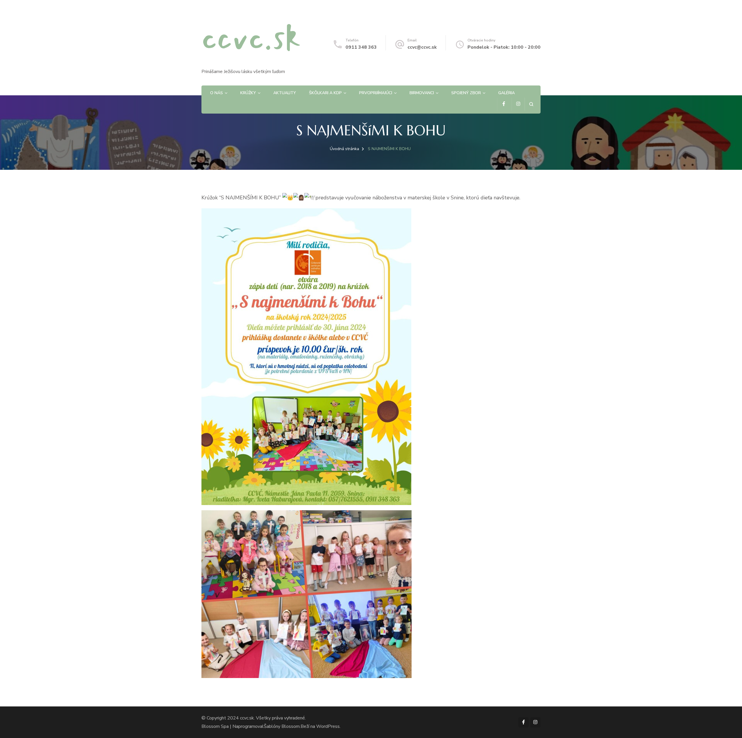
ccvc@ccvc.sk (422, 47)
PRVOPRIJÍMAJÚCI (375, 93)
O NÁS (216, 93)
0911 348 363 (361, 47)
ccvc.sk (251, 38)
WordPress (328, 726)
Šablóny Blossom (282, 726)
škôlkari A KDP (325, 93)
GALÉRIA (506, 93)
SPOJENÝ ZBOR (466, 93)
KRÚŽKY (248, 93)
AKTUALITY (284, 93)
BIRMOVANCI (422, 93)
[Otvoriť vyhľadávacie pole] (531, 104)
